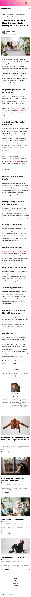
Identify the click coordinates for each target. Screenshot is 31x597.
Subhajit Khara (10, 31)
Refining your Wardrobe (19, 360)
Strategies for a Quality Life (9, 363)
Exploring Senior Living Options (12, 519)
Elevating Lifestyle (7, 360)
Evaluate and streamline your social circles (14, 251)
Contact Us (15, 585)
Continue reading (5, 451)
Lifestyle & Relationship (14, 33)
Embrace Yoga (15, 588)
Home (3, 14)
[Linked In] (13, 397)
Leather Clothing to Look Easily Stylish (15, 557)
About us (15, 583)
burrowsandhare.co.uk (14, 161)
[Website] (17, 397)
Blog (13, 443)
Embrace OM (5, 8)
